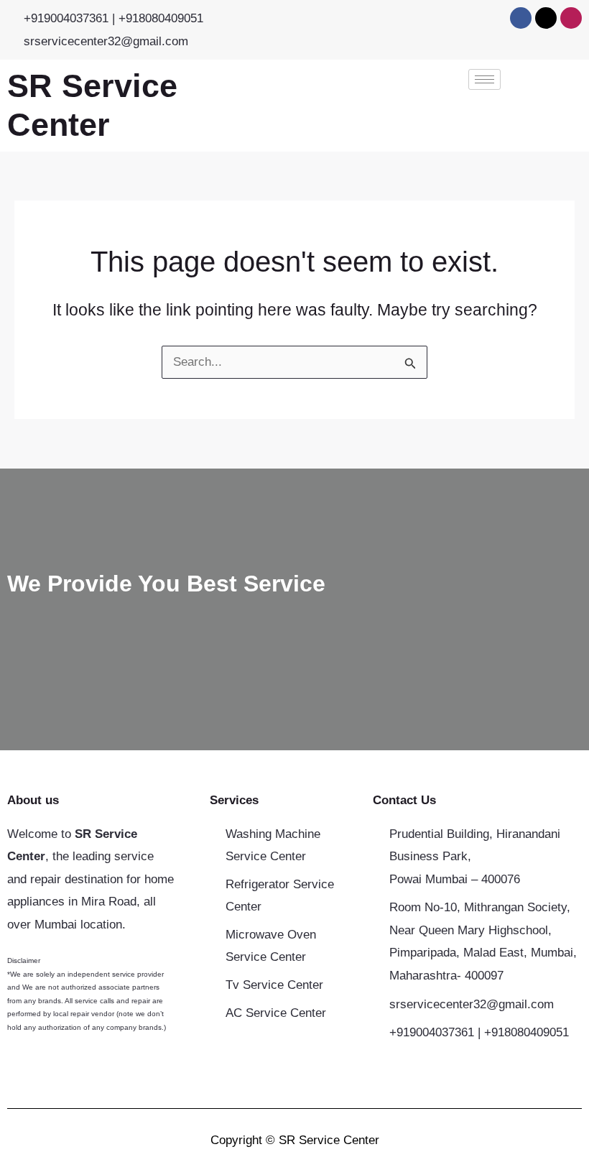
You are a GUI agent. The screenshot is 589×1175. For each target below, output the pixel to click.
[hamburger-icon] (484, 79)
